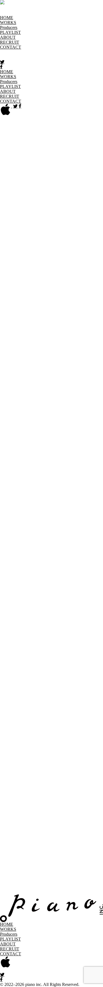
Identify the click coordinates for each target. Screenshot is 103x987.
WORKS (8, 22)
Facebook (11, 573)
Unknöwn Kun (53, 343)
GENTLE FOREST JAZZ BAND (30, 196)
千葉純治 (83, 170)
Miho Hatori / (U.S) (74, 268)
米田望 (6, 360)
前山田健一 (30, 262)
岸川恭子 (57, 245)
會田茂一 (65, 149)
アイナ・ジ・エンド (20, 133)
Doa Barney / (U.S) (44, 180)
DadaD (6, 175)
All (2, 122)
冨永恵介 (37, 331)
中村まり (88, 280)
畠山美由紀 (90, 217)
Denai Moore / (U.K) (32, 175)
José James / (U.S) (55, 234)
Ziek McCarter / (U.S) (24, 371)
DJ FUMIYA (63, 175)
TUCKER (61, 337)
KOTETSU (37, 245)
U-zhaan (31, 343)
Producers (8, 27)
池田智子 (68, 229)
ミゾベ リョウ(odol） (74, 274)
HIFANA (73, 212)
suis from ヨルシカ (75, 320)
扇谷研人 (9, 297)
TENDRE (42, 337)
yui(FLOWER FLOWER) (51, 360)
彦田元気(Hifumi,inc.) (20, 212)
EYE (91, 185)
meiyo (36, 268)
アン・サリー (72, 139)
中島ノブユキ (21, 285)
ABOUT (8, 37)
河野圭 (19, 245)
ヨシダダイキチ (65, 354)
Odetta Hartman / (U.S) (39, 297)
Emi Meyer (35, 185)
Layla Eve (14, 257)
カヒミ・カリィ (38, 239)
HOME (6, 17)
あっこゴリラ (68, 133)
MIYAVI (27, 274)
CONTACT (10, 47)
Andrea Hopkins (43, 139)
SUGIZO (48, 320)
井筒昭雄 (45, 223)
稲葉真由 (50, 229)
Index (5, 578)
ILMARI (13, 229)
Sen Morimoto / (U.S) (47, 314)
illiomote (62, 223)
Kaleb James (66, 239)
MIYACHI (9, 274)
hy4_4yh (33, 217)
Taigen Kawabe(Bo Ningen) (72, 331)
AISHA (47, 133)
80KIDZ (7, 382)
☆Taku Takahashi (16, 337)
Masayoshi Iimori (15, 268)
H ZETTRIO (52, 212)
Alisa (87, 133)
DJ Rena (18, 180)
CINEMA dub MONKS (32, 165)
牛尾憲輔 (80, 337)
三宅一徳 (89, 257)
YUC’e (20, 360)
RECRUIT (9, 42)
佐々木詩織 (79, 314)
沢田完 (20, 314)
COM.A (18, 170)
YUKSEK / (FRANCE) (41, 366)
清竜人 (12, 251)
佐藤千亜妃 (65, 308)
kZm (72, 245)
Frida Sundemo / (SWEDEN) (25, 191)
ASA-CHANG (76, 144)
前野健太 (50, 262)
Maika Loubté (72, 262)
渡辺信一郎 (11, 354)
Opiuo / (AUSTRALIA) (81, 297)
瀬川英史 (85, 308)
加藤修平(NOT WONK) (42, 251)
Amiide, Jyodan (13, 139)
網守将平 (84, 149)
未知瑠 (49, 268)
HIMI (19, 217)
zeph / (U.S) (73, 366)
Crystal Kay (63, 170)
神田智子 (74, 251)
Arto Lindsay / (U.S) (44, 144)
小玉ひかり (11, 239)
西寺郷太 (50, 280)
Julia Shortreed (85, 234)
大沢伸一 (9, 302)
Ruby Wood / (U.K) (74, 302)
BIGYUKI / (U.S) (41, 155)
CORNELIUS (39, 170)
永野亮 (42, 285)
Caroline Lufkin (31, 160)
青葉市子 (32, 149)
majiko (92, 262)
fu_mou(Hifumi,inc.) (70, 191)
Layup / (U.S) (36, 257)
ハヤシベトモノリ (17, 223)
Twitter (9, 568)
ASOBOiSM (11, 149)
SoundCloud (14, 563)
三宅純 (73, 257)
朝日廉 (49, 149)
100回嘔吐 (26, 382)
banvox (18, 155)
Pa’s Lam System (34, 302)
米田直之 (90, 354)
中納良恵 (59, 285)
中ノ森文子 (30, 280)
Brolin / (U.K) (71, 155)
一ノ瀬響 (31, 229)
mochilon (45, 274)
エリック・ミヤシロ (65, 185)
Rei (53, 302)
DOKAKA (72, 180)
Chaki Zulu (56, 160)
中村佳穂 (69, 280)
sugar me (31, 320)
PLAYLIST (10, 32)
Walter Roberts (36, 354)
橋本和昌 (50, 217)
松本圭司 (9, 262)
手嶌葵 (55, 325)
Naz (3, 285)
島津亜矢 (44, 308)
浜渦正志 (69, 217)
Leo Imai (57, 257)
